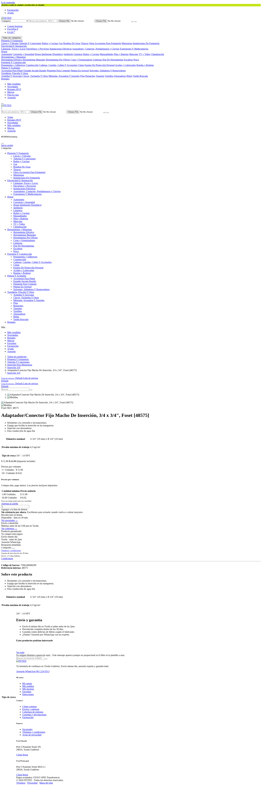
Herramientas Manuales (34, 59)
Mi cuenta (27, 683)
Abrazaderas (120, 76)
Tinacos (84, 43)
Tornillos (109, 76)
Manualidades (106, 54)
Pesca (136, 59)
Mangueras (127, 43)
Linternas (97, 59)
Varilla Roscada (140, 76)
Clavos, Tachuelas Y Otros (35, 76)
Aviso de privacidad (31, 734)
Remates (5, 78)
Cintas (81, 65)
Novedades (12, 86)
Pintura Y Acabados (10, 68)
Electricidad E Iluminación (14, 46)
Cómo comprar (29, 706)
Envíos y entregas (30, 709)
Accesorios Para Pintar (12, 70)
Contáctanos (7, 558)
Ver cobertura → (9, 528)
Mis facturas (28, 689)
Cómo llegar (22, 754)
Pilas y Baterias (121, 54)
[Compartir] (13, 548)
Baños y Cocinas (50, 43)
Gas (61, 43)
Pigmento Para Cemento (58, 70)
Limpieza (78, 54)
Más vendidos (14, 84)
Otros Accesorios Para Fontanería (105, 43)
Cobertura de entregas (32, 712)
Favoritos (11, 343)
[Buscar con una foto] (132, 21)
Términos (20, 783)
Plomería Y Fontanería (12, 40)
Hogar (4, 51)
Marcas (10, 92)
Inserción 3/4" (14, 367)
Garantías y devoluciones (34, 714)
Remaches (90, 76)
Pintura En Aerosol (80, 70)
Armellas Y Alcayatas (11, 76)
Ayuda (10, 13)
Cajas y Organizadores (81, 59)
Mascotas (133, 54)
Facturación (12, 10)
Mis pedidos (28, 686)
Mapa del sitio (46, 783)
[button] (19, 378)
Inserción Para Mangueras (19, 364)
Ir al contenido (8, 2)
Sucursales (27, 729)
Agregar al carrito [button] (9, 503)
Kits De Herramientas (112, 59)
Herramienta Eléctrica (11, 59)
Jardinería (68, 54)
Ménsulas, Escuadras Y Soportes (64, 76)
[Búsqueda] (46, 658)
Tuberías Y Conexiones (30, 43)
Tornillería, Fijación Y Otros (14, 73)
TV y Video (144, 54)
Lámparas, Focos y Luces (13, 49)
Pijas (82, 76)
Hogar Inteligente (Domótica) (49, 54)
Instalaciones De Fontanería (146, 43)
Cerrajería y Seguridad (23, 54)
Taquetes (100, 76)
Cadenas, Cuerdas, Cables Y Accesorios (58, 65)
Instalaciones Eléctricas (61, 49)
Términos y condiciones (33, 732)
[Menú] (2, 103)
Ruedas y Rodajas (145, 65)
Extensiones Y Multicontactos (134, 49)
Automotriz (6, 54)
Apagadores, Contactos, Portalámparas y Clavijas (95, 49)
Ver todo (20, 652)
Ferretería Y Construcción (13, 62)
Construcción (32, 65)
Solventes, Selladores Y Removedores (107, 70)
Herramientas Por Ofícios (58, 59)
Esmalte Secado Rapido (35, 70)
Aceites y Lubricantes (125, 65)
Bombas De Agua (71, 43)
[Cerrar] (2, 143)
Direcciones (28, 694)
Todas (10, 117)
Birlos (129, 76)
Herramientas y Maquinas (13, 57)
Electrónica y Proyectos (37, 49)
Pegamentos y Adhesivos (13, 65)
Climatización (157, 54)
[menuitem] (4, 381)
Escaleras (128, 59)
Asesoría (11, 97)
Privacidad (32, 783)
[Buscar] (135, 21)
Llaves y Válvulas (9, 43)
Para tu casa (13, 95)
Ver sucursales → (9, 520)
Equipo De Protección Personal (100, 65)
